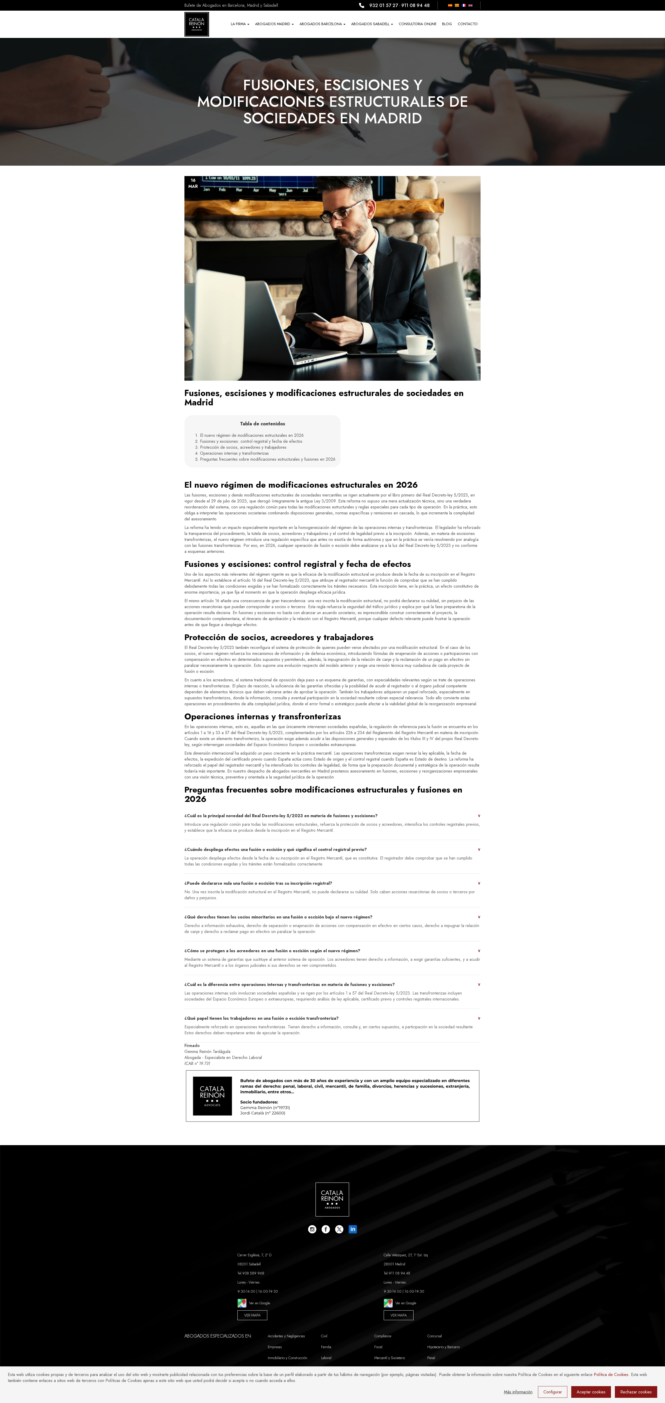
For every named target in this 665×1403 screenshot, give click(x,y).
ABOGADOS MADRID (273, 23)
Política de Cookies (611, 1375)
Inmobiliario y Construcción (287, 1357)
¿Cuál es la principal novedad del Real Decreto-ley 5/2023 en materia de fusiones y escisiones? (332, 816)
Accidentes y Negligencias (286, 1336)
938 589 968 (253, 1273)
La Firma (239, 23)
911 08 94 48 (415, 5)
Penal (431, 1357)
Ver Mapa (252, 1315)
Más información (518, 1392)
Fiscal (378, 1347)
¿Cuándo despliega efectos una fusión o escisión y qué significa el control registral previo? (332, 849)
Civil (324, 1336)
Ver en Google (259, 1303)
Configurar (552, 1392)
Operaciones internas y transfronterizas (234, 453)
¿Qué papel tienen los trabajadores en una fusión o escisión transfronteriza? (332, 1018)
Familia (326, 1347)
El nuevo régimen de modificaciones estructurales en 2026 (252, 435)
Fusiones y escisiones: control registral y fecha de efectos (251, 441)
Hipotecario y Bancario (443, 1347)
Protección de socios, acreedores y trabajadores (243, 447)
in (352, 1229)
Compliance (382, 1336)
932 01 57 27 (383, 5)
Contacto (468, 23)
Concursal (434, 1336)
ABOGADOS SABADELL (370, 23)
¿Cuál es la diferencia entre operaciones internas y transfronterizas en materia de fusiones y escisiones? (332, 985)
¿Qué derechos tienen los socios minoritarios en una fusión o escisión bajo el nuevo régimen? (332, 917)
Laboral (326, 1357)
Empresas (275, 1347)
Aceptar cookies (591, 1392)
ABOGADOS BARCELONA (321, 23)
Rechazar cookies (636, 1392)
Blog (447, 23)
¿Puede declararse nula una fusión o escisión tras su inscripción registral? (332, 883)
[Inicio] (196, 24)
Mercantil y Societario (389, 1357)
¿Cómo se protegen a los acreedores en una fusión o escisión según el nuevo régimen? (332, 951)
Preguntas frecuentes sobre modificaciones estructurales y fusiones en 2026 (267, 459)
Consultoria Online (417, 23)
